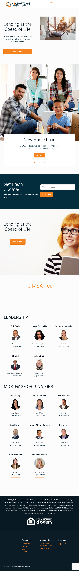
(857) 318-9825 (40, 415)
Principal (15, 344)
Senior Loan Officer (39, 472)
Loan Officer (15, 413)
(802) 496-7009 (16, 475)
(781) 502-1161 (16, 445)
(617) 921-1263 (40, 475)
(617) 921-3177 (16, 415)
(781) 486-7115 (40, 376)
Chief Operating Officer (39, 344)
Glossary (24, 549)
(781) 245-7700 (64, 346)
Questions (25, 546)
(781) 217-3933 (40, 346)
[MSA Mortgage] (18, 4)
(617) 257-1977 (16, 376)
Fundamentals (26, 543)
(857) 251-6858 (40, 445)
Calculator (25, 552)
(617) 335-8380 (64, 445)
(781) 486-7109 (16, 346)
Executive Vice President (15, 373)
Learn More (39, 155)
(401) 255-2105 (64, 415)
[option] (39, 148)
